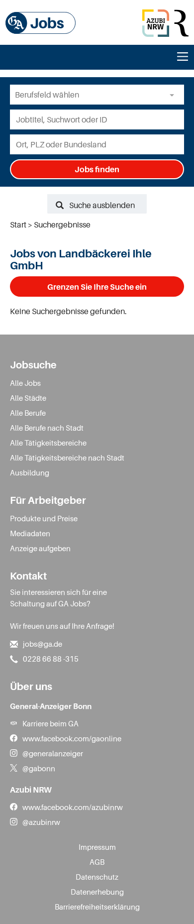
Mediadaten (30, 533)
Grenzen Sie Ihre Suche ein (97, 287)
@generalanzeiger (52, 753)
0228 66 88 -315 (51, 658)
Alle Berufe (28, 412)
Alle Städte (28, 397)
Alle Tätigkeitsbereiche (48, 442)
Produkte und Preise (44, 518)
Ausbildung (29, 472)
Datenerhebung (97, 891)
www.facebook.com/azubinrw (72, 807)
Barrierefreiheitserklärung (97, 906)
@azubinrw (41, 821)
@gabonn (38, 768)
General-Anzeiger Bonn (51, 705)
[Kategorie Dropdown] (174, 95)
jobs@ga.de (42, 643)
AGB (97, 861)
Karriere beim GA (50, 723)
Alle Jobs (25, 382)
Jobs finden (97, 169)
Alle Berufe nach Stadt (47, 427)
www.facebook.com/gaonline (71, 738)
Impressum (97, 846)
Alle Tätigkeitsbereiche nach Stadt (67, 457)
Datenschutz (97, 876)
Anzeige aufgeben (40, 548)
